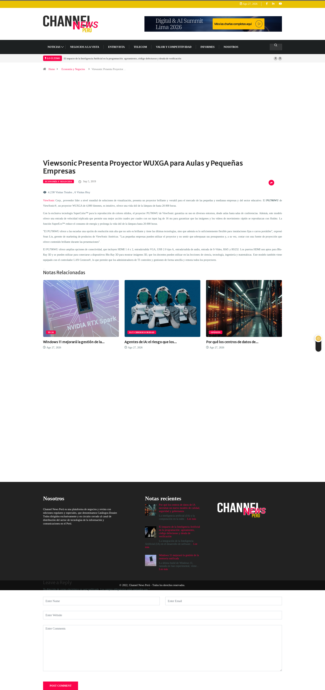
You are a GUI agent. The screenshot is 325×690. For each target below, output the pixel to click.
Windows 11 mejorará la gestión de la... (74, 342)
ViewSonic (49, 200)
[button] (275, 58)
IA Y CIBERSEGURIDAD (141, 332)
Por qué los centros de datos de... (232, 342)
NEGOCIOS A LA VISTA (84, 47)
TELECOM (140, 47)
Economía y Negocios (73, 69)
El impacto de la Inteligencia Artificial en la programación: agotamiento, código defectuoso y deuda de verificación (122, 58)
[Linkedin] (273, 3)
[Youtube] (280, 3)
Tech (51, 332)
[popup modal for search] (276, 47)
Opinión (216, 332)
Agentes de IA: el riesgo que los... (151, 342)
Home (52, 69)
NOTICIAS (54, 47)
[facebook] (267, 3)
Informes (207, 47)
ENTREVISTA (116, 47)
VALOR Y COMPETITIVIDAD (173, 47)
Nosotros (231, 47)
